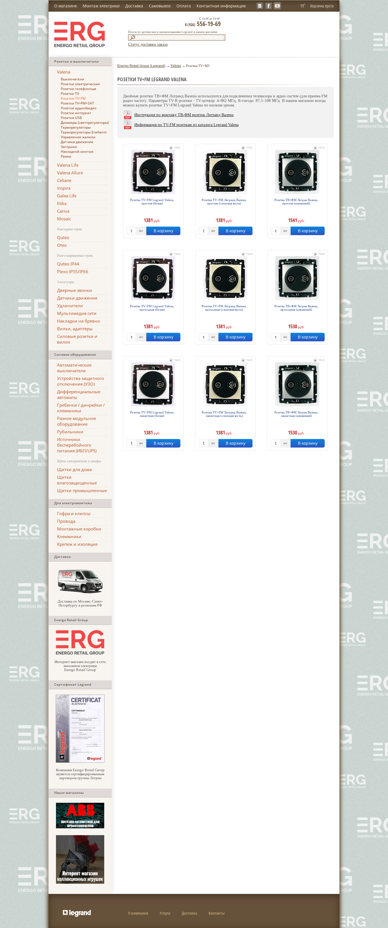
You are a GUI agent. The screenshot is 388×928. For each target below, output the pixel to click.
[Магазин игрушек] (80, 882)
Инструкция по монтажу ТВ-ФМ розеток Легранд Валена (183, 115)
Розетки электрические (80, 83)
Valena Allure (70, 172)
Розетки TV (70, 93)
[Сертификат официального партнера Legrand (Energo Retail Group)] (80, 761)
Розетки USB (71, 117)
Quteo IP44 (68, 264)
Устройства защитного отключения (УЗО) (80, 381)
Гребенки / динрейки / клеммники (81, 407)
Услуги (165, 913)
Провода (66, 521)
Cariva (63, 211)
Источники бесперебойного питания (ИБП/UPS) (77, 444)
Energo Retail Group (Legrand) (141, 66)
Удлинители (70, 305)
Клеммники (69, 536)
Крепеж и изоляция (77, 544)
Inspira (63, 188)
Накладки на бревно (78, 321)
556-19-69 (203, 23)
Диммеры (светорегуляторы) (85, 122)
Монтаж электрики (101, 6)
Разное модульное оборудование (76, 421)
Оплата (183, 6)
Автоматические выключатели (74, 367)
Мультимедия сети (77, 313)
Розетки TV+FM (73, 98)
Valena (63, 72)
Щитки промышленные (82, 490)
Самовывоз (160, 6)
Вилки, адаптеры (75, 328)
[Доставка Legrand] (80, 593)
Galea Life (66, 195)
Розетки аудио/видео (78, 108)
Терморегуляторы (76, 127)
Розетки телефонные (78, 88)
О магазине (65, 6)
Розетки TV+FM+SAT (77, 103)
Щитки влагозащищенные (77, 480)
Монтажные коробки (79, 529)
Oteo (62, 245)
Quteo (63, 237)
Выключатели (72, 79)
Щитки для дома (74, 469)
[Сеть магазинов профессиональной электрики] (80, 653)
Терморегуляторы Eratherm (84, 132)
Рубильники (70, 431)
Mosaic (64, 218)
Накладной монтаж (77, 151)
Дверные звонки (74, 290)
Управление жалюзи (78, 137)
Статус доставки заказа (148, 44)
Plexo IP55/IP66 (72, 271)
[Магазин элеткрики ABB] (80, 827)
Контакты (216, 913)
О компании (138, 913)
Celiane (64, 180)
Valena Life (67, 165)
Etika (61, 203)
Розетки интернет (76, 112)
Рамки (66, 156)
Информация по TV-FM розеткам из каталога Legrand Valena (186, 125)
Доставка (134, 6)
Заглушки (69, 146)
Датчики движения (77, 141)
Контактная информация (221, 6)
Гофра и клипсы (74, 513)
